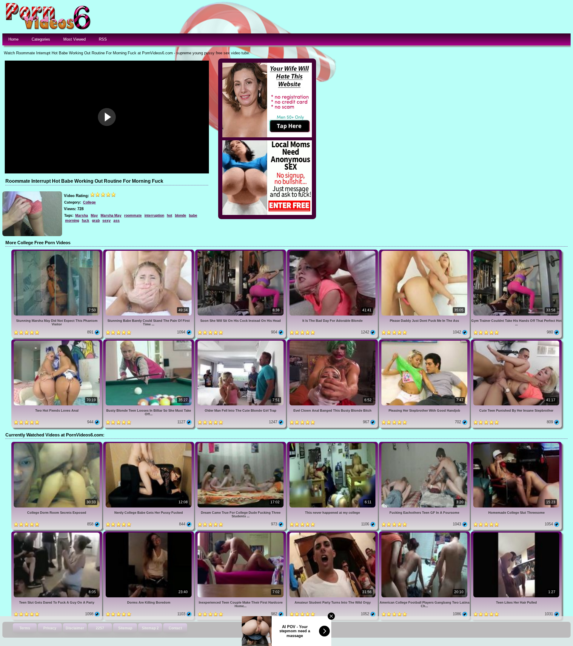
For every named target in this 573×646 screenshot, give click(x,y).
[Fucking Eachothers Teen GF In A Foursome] (425, 444)
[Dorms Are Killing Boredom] (149, 533)
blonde (180, 215)
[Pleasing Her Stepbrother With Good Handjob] (425, 341)
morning (72, 221)
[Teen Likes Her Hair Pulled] (516, 533)
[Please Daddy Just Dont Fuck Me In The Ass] (425, 252)
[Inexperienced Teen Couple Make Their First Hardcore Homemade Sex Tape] (241, 533)
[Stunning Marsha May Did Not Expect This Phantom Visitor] (57, 252)
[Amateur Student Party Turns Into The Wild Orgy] (333, 533)
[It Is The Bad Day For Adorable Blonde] (333, 252)
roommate (133, 215)
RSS (103, 39)
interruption (154, 215)
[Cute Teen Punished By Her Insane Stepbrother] (516, 341)
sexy (106, 221)
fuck (85, 221)
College (89, 202)
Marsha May (111, 215)
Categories (41, 39)
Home (13, 39)
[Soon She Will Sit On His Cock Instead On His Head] (241, 252)
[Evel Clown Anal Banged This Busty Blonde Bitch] (333, 341)
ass (116, 221)
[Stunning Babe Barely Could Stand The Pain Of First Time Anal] (149, 252)
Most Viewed (74, 39)
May (94, 215)
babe (193, 215)
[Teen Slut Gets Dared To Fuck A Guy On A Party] (57, 533)
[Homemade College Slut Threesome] (516, 444)
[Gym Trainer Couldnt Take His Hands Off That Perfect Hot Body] (516, 252)
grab (96, 221)
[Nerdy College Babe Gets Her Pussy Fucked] (149, 444)
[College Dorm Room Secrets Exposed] (57, 444)
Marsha (81, 215)
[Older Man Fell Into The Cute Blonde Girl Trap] (241, 341)
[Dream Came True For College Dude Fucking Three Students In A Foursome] (241, 444)
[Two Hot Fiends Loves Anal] (57, 341)
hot (169, 215)
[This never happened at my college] (333, 444)
